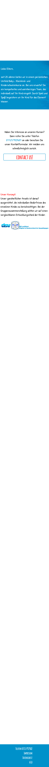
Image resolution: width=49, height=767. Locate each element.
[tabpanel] (24, 85)
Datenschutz (27, 758)
